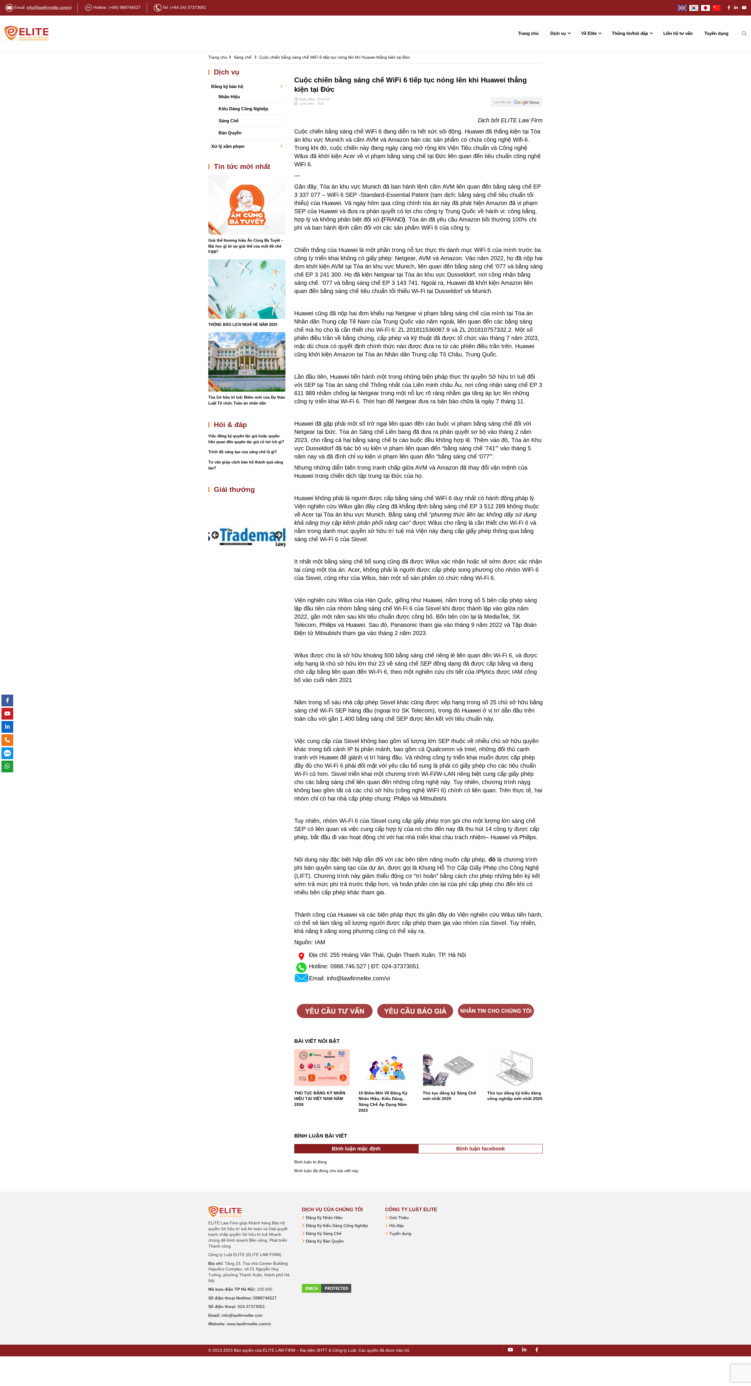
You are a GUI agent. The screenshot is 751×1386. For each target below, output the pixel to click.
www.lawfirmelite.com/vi (249, 1323)
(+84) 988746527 (125, 7)
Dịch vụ (558, 33)
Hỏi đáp (396, 1225)
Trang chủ (528, 33)
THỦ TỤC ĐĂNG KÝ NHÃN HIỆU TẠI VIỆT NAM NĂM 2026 (319, 1099)
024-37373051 (400, 966)
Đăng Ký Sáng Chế (323, 1233)
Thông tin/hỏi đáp (630, 33)
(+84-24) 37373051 (188, 7)
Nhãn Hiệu (229, 96)
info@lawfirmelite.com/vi (49, 7)
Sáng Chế (229, 120)
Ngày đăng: (307, 99)
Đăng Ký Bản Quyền (325, 1241)
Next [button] (278, 535)
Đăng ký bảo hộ (227, 86)
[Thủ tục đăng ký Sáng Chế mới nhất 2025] (450, 1067)
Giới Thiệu (399, 1217)
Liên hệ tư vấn (678, 33)
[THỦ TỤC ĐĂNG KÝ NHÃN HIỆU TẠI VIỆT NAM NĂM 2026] (322, 1067)
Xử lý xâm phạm (227, 146)
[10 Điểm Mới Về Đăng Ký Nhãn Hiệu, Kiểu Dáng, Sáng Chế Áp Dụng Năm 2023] (386, 1067)
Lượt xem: (307, 103)
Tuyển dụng (716, 33)
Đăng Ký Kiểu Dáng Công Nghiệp (337, 1225)
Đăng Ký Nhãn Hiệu (324, 1217)
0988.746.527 (348, 966)
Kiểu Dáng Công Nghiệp (243, 108)
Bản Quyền (230, 132)
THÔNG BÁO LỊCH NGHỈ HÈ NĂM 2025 (242, 324)
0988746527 (265, 1298)
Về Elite (589, 33)
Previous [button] (215, 535)
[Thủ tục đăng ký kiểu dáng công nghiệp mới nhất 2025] (515, 1067)
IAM (320, 942)
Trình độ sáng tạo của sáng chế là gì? (242, 452)
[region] (246, 536)
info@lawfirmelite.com (242, 1315)
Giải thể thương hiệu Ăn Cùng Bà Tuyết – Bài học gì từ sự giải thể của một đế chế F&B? (245, 246)
